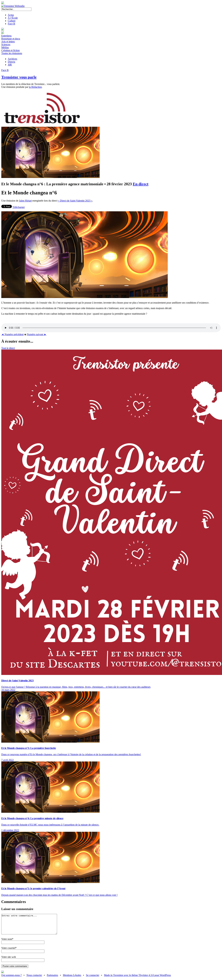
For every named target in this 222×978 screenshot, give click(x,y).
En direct (140, 184)
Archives (12, 58)
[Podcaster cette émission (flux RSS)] (2, 972)
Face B (11, 23)
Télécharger (19, 207)
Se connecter (92, 975)
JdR (10, 64)
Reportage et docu (10, 38)
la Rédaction (35, 87)
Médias (5, 47)
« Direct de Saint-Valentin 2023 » (75, 200)
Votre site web (8, 957)
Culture (11, 20)
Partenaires (52, 975)
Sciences (5, 44)
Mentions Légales (72, 975)
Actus (11, 15)
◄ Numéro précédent (12, 334)
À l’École (13, 17)
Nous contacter (34, 975)
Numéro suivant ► (36, 334)
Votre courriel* (9, 948)
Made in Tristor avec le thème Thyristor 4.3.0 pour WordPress (137, 975)
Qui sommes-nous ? (11, 975)
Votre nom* (7, 939)
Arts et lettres (8, 41)
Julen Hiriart (25, 200)
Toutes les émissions (11, 53)
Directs (11, 61)
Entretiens (6, 35)
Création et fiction (10, 50)
